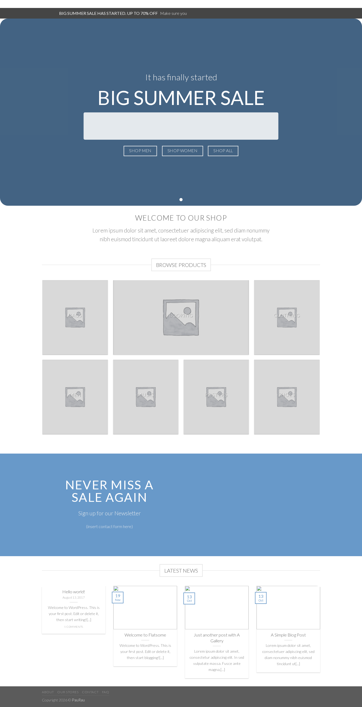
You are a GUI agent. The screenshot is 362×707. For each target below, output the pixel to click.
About (48, 692)
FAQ (105, 692)
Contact (90, 692)
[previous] (41, 635)
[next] (321, 635)
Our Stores (67, 692)
